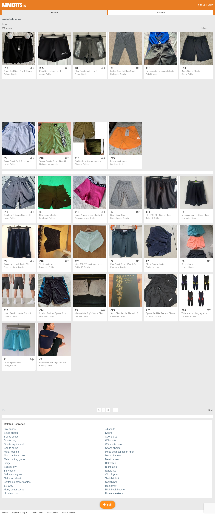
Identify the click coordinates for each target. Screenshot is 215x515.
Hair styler (110, 485)
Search (54, 12)
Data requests (37, 513)
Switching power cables (17, 482)
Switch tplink (112, 478)
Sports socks (11, 448)
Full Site (5, 513)
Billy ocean (10, 470)
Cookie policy (52, 513)
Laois (158, 267)
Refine (204, 28)
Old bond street (12, 478)
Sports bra (111, 436)
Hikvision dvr (11, 493)
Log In (210, 5)
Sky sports (10, 429)
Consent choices (68, 513)
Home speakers (114, 493)
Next (210, 410)
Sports (108, 433)
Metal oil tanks (113, 455)
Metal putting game (14, 459)
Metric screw (112, 459)
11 (116, 410)
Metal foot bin (11, 451)
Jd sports (110, 429)
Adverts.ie (14, 5)
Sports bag (10, 440)
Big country (10, 467)
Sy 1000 (8, 485)
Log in (24, 513)
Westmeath (53, 164)
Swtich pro (111, 482)
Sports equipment (14, 444)
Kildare (194, 218)
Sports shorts (112, 448)
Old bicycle (111, 474)
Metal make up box (14, 455)
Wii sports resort (114, 444)
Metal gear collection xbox (119, 451)
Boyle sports (11, 433)
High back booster (115, 489)
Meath (155, 74)
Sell (109, 504)
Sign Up (201, 5)
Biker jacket (111, 467)
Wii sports (110, 440)
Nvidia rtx (110, 470)
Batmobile (110, 463)
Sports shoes (11, 436)
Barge (7, 463)
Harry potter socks (14, 489)
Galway (52, 316)
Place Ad (161, 12)
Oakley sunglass (13, 474)
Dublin (14, 74)
